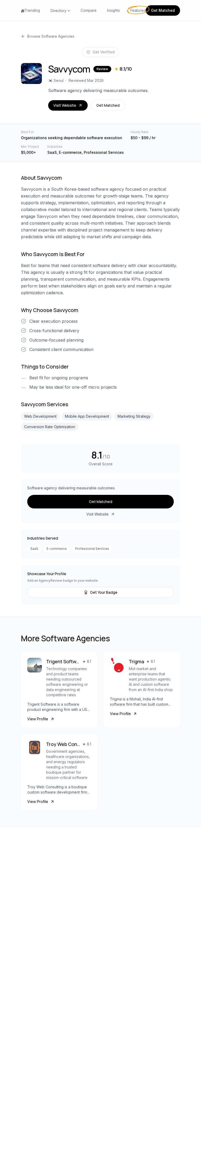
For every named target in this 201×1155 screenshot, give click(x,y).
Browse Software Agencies (50, 36)
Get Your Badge (104, 592)
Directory (58, 10)
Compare (89, 10)
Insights (113, 10)
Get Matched (163, 10)
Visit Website (64, 105)
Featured (138, 10)
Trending (32, 10)
